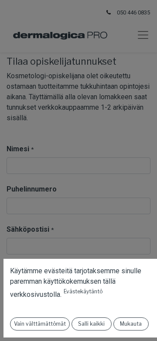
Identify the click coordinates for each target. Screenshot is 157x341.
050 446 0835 (133, 12)
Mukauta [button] (131, 323)
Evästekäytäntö (83, 291)
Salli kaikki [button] (91, 323)
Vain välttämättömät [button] (40, 323)
